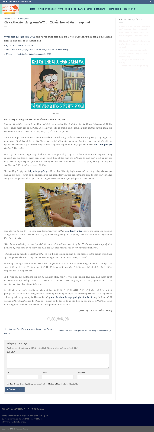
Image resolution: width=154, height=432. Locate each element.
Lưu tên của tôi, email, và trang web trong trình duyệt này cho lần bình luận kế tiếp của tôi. (44, 384)
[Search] (151, 1)
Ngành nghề (115, 9)
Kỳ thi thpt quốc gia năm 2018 (19, 36)
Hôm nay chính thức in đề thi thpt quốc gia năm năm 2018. (28, 54)
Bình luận (11, 352)
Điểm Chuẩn (100, 9)
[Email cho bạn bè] (58, 319)
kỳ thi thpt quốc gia (39, 171)
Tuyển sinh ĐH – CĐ (67, 9)
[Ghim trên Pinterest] (62, 319)
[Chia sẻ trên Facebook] (49, 319)
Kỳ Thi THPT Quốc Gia (46, 9)
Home (32, 9)
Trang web (81, 373)
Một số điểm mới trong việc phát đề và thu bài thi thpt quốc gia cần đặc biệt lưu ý (37, 50)
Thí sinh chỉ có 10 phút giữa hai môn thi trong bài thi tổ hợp (83, 331)
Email (44, 373)
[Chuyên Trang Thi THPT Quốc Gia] (14, 9)
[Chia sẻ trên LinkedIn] (67, 319)
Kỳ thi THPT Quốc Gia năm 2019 (19, 45)
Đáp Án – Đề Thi (85, 9)
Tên (8, 373)
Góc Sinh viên (130, 9)
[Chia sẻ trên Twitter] (53, 319)
